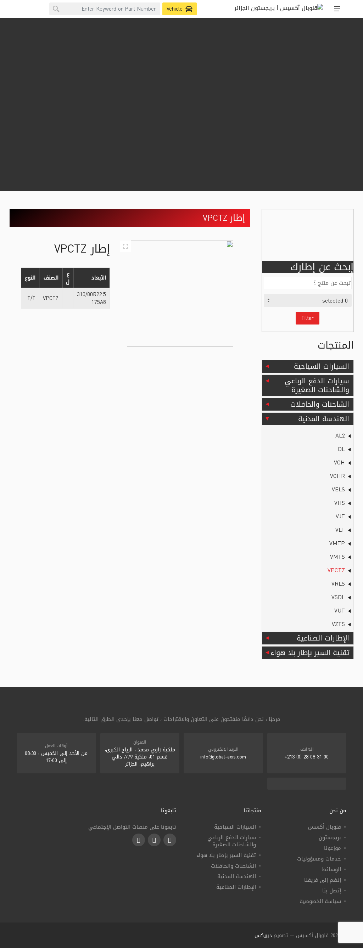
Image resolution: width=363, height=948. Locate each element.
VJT (340, 516)
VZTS (338, 624)
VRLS (338, 583)
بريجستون (330, 837)
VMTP (337, 543)
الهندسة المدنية (323, 418)
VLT (340, 529)
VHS (339, 502)
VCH (339, 462)
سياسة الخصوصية (320, 901)
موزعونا (332, 848)
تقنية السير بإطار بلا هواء (309, 652)
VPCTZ (336, 570)
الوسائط (331, 869)
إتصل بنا (331, 891)
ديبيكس (263, 935)
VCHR (337, 475)
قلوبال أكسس (324, 827)
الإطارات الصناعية (323, 638)
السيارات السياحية (321, 366)
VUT (339, 610)
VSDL (338, 597)
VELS (338, 489)
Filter (307, 318)
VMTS (337, 556)
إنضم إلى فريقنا (322, 880)
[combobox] (104, 8)
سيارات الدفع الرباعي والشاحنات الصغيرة (317, 385)
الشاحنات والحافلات (319, 404)
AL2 (340, 435)
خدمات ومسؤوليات (319, 859)
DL (341, 449)
